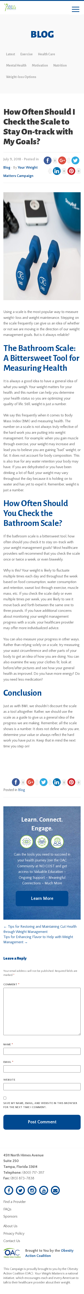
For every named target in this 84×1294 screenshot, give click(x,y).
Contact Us (11, 1241)
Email (8, 1062)
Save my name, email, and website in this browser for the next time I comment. (40, 1105)
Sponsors (10, 1216)
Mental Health (16, 65)
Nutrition (60, 65)
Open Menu (75, 9)
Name (8, 1044)
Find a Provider (14, 1202)
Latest (10, 54)
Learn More (42, 898)
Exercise (26, 54)
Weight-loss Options (21, 77)
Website (9, 1079)
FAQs (7, 1209)
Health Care (46, 54)
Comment (11, 984)
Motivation (40, 65)
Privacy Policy (13, 1233)
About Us (10, 1226)
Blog (6, 167)
